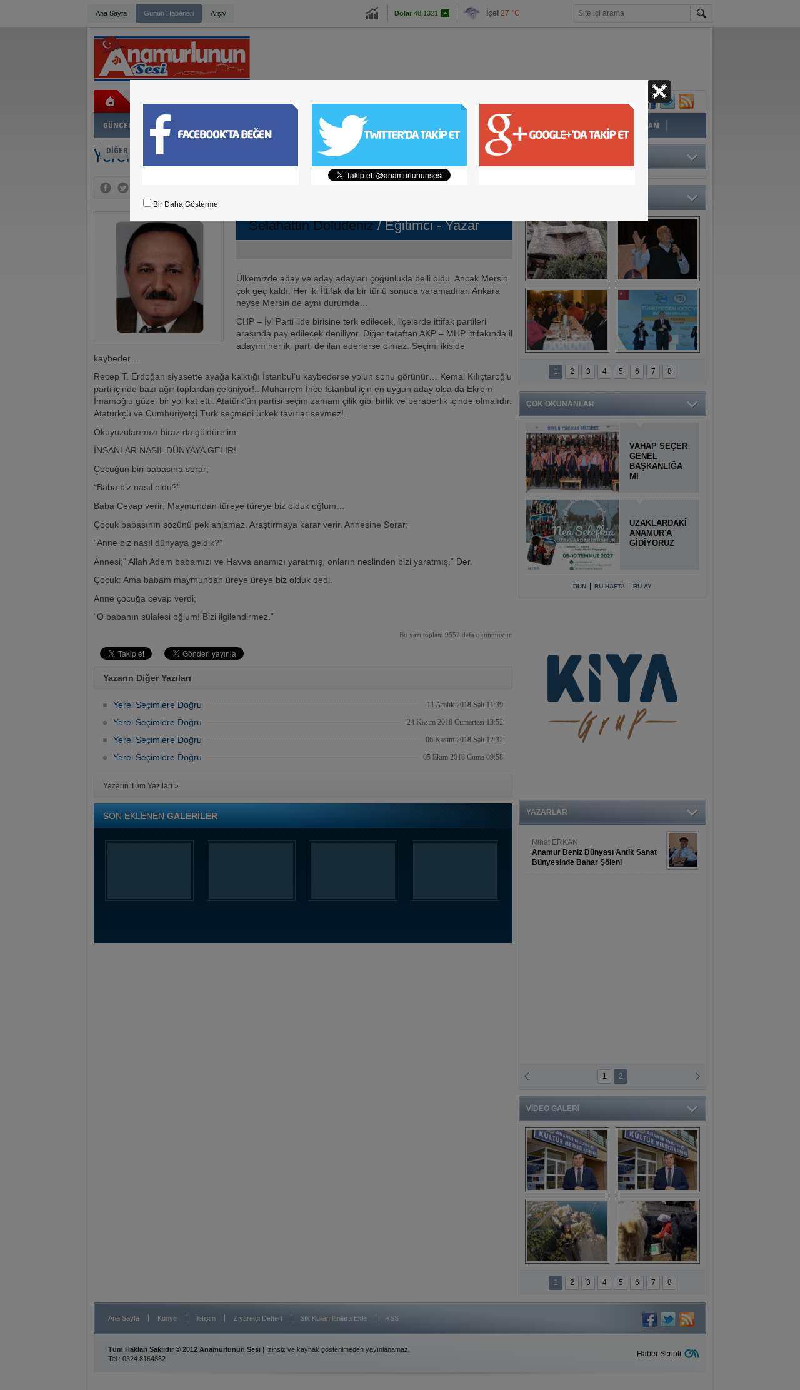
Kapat (659, 91)
